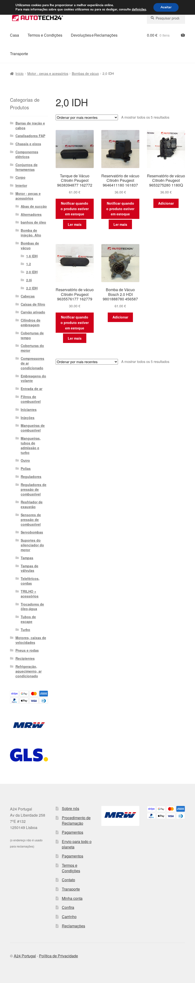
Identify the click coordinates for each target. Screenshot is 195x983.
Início (19, 73)
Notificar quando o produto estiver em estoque (75, 208)
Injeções (27, 417)
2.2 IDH (32, 288)
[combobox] (166, 18)
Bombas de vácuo (85, 73)
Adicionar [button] (166, 203)
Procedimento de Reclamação (76, 820)
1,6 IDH (32, 256)
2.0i (29, 280)
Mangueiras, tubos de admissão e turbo (31, 445)
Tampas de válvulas (29, 568)
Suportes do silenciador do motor (32, 545)
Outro (25, 460)
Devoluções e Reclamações (94, 35)
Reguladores (31, 476)
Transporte (19, 53)
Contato (68, 879)
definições (139, 9)
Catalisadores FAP (30, 135)
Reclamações (73, 926)
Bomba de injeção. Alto (31, 232)
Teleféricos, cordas (30, 581)
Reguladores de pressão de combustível (33, 489)
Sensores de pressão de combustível (31, 519)
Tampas (27, 557)
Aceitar (166, 7)
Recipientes (25, 658)
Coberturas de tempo (32, 335)
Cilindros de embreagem (30, 322)
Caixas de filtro (33, 304)
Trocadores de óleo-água (32, 606)
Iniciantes (29, 409)
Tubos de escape (28, 619)
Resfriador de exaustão (32, 504)
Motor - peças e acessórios (47, 73)
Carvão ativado (33, 312)
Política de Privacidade (58, 956)
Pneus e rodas (27, 650)
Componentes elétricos (26, 154)
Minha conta (72, 898)
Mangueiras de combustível (33, 428)
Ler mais (75, 224)
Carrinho (69, 916)
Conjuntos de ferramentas (26, 167)
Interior (21, 185)
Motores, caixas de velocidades (30, 640)
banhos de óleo (33, 222)
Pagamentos (72, 832)
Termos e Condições (45, 35)
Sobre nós (70, 808)
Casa (14, 35)
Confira (68, 907)
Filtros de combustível (31, 399)
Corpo (20, 177)
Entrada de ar (31, 388)
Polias (26, 468)
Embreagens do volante (33, 378)
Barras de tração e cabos (30, 125)
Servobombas (32, 532)
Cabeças (28, 296)
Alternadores (31, 214)
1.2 (28, 263)
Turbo (25, 629)
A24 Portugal (25, 956)
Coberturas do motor (32, 348)
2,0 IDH (32, 272)
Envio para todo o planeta (77, 844)
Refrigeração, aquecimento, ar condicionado (28, 671)
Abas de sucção (34, 206)
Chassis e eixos (28, 143)
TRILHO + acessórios (30, 593)
